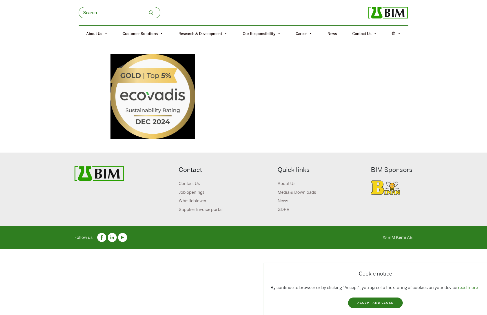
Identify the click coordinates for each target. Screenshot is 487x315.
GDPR (283, 209)
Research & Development (200, 33)
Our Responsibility (259, 33)
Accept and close (375, 303)
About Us (94, 33)
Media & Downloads (297, 192)
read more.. (469, 287)
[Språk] (396, 34)
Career (301, 33)
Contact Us (361, 33)
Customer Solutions (140, 33)
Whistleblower (193, 201)
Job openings (192, 192)
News (332, 33)
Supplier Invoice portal (201, 209)
